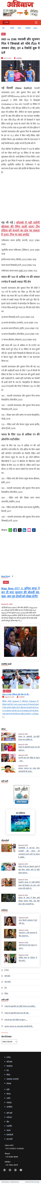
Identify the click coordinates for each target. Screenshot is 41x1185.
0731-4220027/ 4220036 (14, 1148)
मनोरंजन (6, 582)
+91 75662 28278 (11, 1165)
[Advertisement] (20, 196)
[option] (5, 29)
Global (27, 28)
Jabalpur (11, 1163)
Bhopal (11, 1155)
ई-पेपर (34, 28)
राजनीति (4, 28)
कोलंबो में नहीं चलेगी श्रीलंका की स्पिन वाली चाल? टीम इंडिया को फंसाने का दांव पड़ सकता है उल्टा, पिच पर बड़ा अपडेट (20, 228)
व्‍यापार (11, 28)
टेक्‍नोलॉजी (20, 28)
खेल (3, 34)
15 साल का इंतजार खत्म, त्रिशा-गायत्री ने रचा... (16, 694)
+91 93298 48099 (11, 1156)
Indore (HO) (14, 1147)
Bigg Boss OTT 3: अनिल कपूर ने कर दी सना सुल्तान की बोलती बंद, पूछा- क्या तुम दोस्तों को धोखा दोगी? (20, 592)
